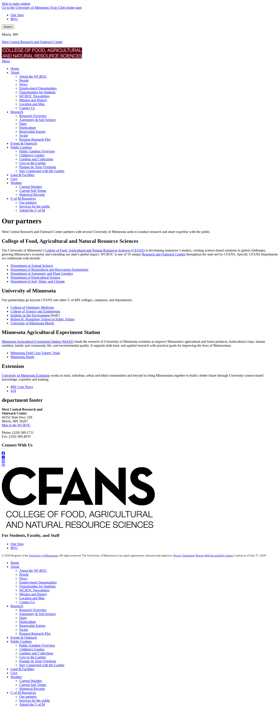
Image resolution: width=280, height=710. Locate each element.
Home (14, 563)
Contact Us (27, 602)
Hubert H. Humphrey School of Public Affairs (42, 319)
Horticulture (27, 622)
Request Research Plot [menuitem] (34, 139)
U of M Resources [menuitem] (23, 198)
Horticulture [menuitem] (27, 127)
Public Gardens (21, 641)
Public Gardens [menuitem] (21, 147)
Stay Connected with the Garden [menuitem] (41, 171)
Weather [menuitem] (16, 183)
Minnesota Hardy (22, 357)
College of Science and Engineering (35, 311)
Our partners (28, 696)
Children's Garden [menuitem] (31, 155)
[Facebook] (140, 453)
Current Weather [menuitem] (30, 187)
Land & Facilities (22, 669)
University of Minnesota (43, 555)
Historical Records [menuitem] (32, 194)
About (14, 566)
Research (16, 606)
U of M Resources (23, 692)
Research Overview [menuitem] (33, 116)
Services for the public (34, 700)
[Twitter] (140, 457)
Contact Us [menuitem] (27, 108)
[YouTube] (140, 461)
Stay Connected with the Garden (41, 665)
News (23, 578)
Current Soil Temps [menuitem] (32, 190)
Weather (16, 677)
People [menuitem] (24, 80)
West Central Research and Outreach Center (32, 42)
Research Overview (33, 610)
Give (13, 673)
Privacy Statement (184, 555)
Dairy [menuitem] (23, 124)
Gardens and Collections (36, 653)
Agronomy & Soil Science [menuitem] (37, 120)
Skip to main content (16, 3)
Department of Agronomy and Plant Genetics (41, 273)
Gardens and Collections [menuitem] (36, 159)
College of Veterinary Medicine (32, 307)
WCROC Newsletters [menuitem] (34, 96)
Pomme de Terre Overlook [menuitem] (37, 167)
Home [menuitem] (14, 68)
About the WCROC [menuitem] (33, 76)
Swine (23, 629)
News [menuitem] (23, 84)
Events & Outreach (23, 637)
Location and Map (32, 598)
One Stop (17, 15)
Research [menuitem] (16, 112)
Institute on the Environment (30, 315)
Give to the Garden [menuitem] (32, 163)
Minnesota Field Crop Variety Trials (35, 353)
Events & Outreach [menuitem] (23, 143)
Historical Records (32, 689)
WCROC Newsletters (34, 590)
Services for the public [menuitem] (34, 206)
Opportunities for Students (37, 586)
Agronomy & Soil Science (37, 614)
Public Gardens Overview (37, 645)
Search (8, 26)
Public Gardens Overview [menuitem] (37, 151)
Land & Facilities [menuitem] (22, 175)
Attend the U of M (32, 704)
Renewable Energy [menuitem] (32, 131)
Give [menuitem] (13, 179)
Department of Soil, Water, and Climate (37, 281)
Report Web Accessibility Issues (214, 555)
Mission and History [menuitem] (33, 100)
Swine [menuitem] (23, 135)
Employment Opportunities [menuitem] (38, 88)
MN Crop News (21, 387)
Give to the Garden (32, 657)
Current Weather (30, 681)
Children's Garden (31, 649)
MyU (14, 19)
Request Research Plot (34, 633)
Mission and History (33, 594)
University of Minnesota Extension (26, 375)
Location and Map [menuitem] (32, 104)
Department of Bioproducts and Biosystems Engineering (49, 269)
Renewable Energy (32, 626)
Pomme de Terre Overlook (37, 661)
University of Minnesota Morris (32, 323)
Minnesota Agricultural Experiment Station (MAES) (38, 341)
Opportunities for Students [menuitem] (37, 92)
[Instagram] (140, 465)
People (24, 574)
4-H (13, 391)
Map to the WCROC (16, 425)
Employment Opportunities (38, 582)
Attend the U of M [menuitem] (32, 210)
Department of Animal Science (31, 266)
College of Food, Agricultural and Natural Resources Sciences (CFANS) (95, 250)
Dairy (23, 618)
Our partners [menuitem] (28, 202)
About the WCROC (33, 570)
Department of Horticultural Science (35, 277)
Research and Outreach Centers (164, 254)
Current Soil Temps (32, 685)
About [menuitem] (14, 72)
